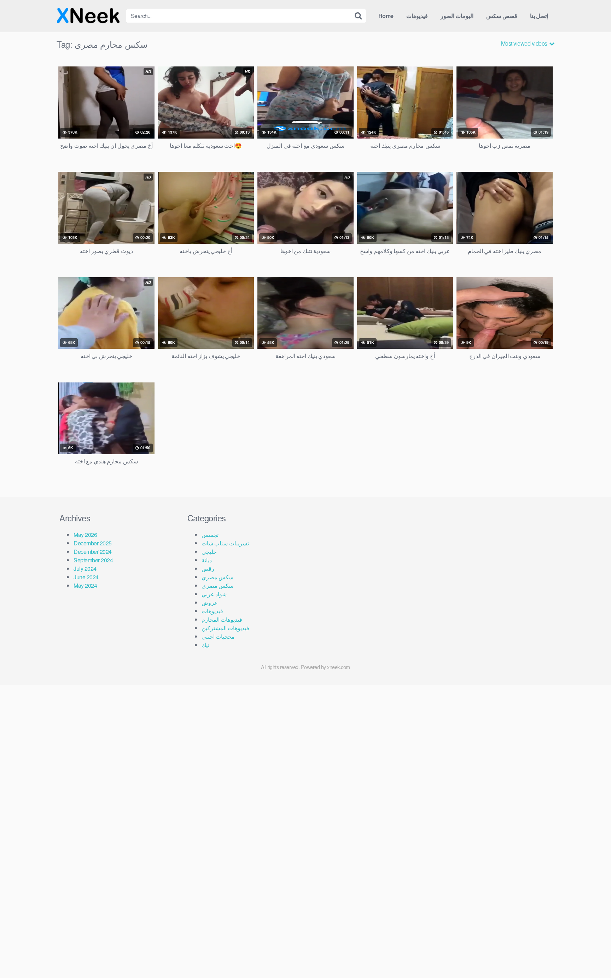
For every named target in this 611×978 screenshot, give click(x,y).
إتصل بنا (539, 16)
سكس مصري (218, 577)
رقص (208, 568)
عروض (210, 602)
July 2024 (85, 568)
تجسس (210, 535)
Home (386, 16)
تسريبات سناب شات (225, 543)
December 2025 (93, 543)
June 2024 (86, 577)
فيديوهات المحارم (222, 619)
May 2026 (85, 535)
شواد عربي (214, 594)
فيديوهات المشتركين (226, 628)
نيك (205, 645)
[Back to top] (591, 955)
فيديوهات (417, 16)
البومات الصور (457, 16)
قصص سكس (501, 16)
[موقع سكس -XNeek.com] (88, 15)
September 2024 (93, 560)
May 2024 (85, 585)
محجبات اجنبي (218, 636)
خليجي (209, 551)
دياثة (207, 560)
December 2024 (93, 551)
